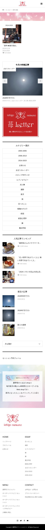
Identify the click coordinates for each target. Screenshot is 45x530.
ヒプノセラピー (22, 180)
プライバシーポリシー (32, 493)
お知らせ (22, 165)
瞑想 (22, 214)
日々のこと (22, 204)
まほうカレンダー (22, 170)
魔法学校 (22, 228)
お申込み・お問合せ (31, 489)
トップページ (7, 441)
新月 (22, 194)
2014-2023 (22, 161)
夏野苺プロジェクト (9, 489)
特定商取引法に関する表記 (33, 497)
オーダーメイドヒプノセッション (11, 494)
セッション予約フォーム (12, 358)
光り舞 (22, 185)
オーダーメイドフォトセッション (11, 501)
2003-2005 (22, 151)
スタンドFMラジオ (22, 175)
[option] (23, 85)
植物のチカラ (22, 209)
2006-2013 (22, 156)
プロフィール (7, 445)
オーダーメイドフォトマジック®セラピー (11, 507)
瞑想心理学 (22, 218)
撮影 (22, 189)
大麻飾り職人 (7, 512)
